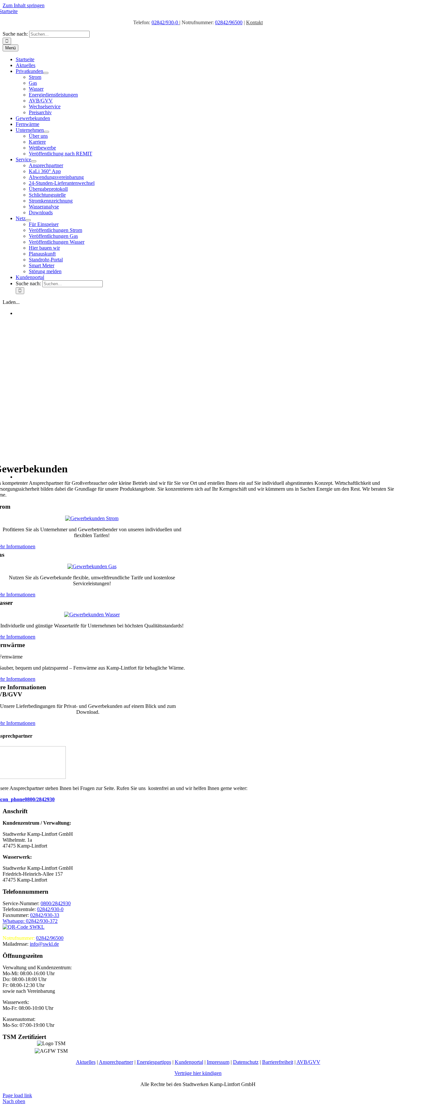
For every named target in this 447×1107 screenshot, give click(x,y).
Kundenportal (189, 1062)
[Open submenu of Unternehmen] (46, 132)
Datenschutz (246, 1062)
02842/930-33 (44, 915)
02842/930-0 (165, 22)
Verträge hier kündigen (198, 1073)
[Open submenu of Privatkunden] (45, 73)
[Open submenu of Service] (33, 161)
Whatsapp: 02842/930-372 (30, 921)
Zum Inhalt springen (24, 5)
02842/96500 (228, 22)
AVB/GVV (308, 1062)
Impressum (218, 1062)
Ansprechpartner (116, 1062)
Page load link (17, 1095)
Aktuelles (86, 1062)
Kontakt (254, 22)
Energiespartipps (154, 1062)
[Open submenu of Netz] (28, 220)
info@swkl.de (44, 944)
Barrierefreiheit (277, 1062)
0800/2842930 (40, 799)
